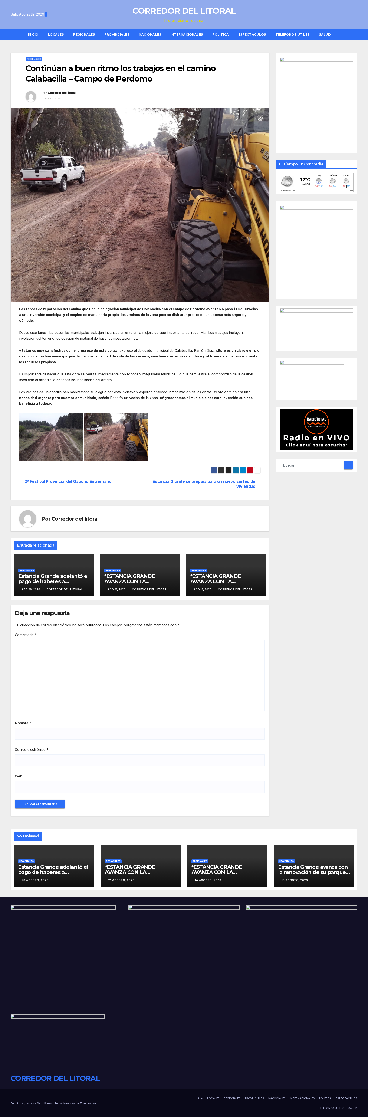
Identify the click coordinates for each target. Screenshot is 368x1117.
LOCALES (56, 34)
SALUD (325, 34)
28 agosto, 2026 (35, 880)
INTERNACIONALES (187, 34)
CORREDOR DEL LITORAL (184, 11)
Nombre (23, 723)
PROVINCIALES (116, 34)
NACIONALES (150, 34)
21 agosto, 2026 (121, 880)
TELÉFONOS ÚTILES (293, 34)
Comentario (26, 635)
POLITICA (221, 34)
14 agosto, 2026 (208, 880)
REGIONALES (84, 34)
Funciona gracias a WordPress (32, 1103)
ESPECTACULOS (252, 34)
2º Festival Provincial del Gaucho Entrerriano (68, 481)
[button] (356, 34)
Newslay (69, 1103)
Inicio (33, 34)
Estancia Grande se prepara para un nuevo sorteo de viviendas (203, 484)
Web (18, 776)
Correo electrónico (32, 749)
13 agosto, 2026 (295, 880)
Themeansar (88, 1103)
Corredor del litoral (61, 93)
